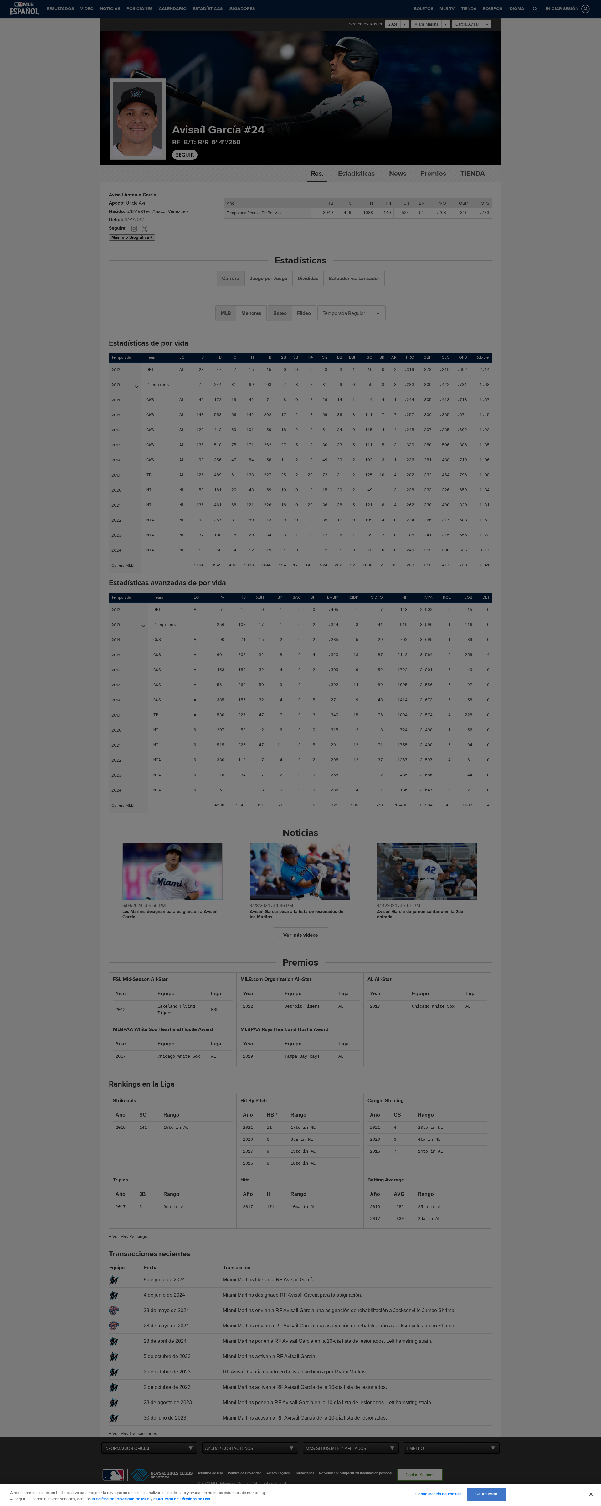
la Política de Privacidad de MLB (121, 1499)
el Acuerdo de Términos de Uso (181, 1499)
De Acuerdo (486, 1494)
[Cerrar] (591, 1494)
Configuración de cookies (438, 1494)
